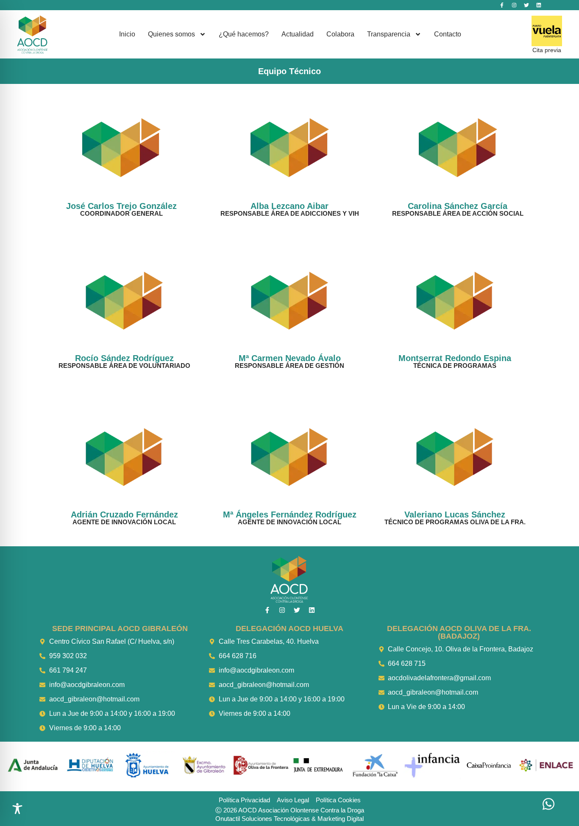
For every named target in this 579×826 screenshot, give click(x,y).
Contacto (447, 34)
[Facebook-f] (502, 5)
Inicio (127, 34)
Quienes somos (171, 34)
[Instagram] (514, 5)
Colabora (340, 34)
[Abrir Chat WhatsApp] (548, 803)
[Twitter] (526, 5)
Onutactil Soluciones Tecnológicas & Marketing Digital (289, 818)
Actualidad (297, 34)
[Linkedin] (539, 5)
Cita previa (546, 50)
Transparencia (388, 34)
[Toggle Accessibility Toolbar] (17, 809)
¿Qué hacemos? (244, 34)
